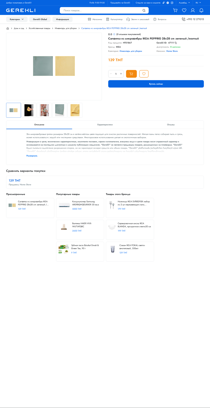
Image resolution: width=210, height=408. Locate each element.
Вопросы (162, 19)
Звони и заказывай (140, 19)
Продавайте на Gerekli (120, 2)
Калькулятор (117, 19)
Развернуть (31, 155)
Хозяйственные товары (39, 28)
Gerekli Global (40, 19)
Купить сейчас (156, 83)
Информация (62, 19)
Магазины (97, 19)
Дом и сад (19, 28)
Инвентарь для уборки (66, 28)
